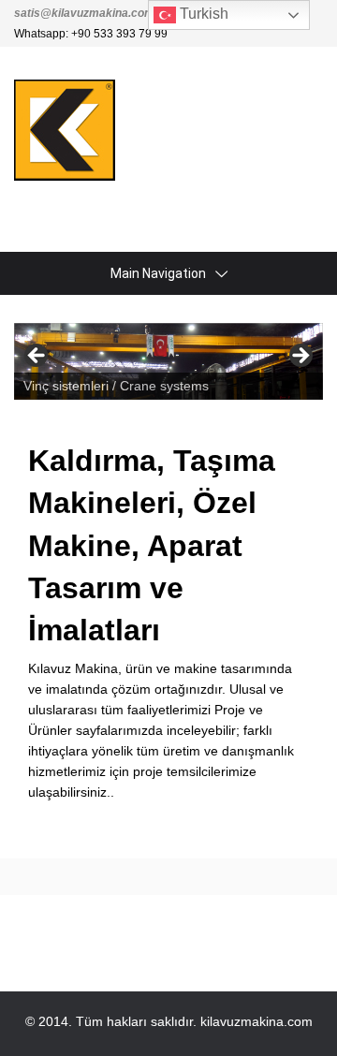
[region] (168, 361)
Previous (37, 357)
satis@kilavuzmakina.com (84, 13)
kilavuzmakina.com (256, 1021)
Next (300, 357)
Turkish (202, 14)
